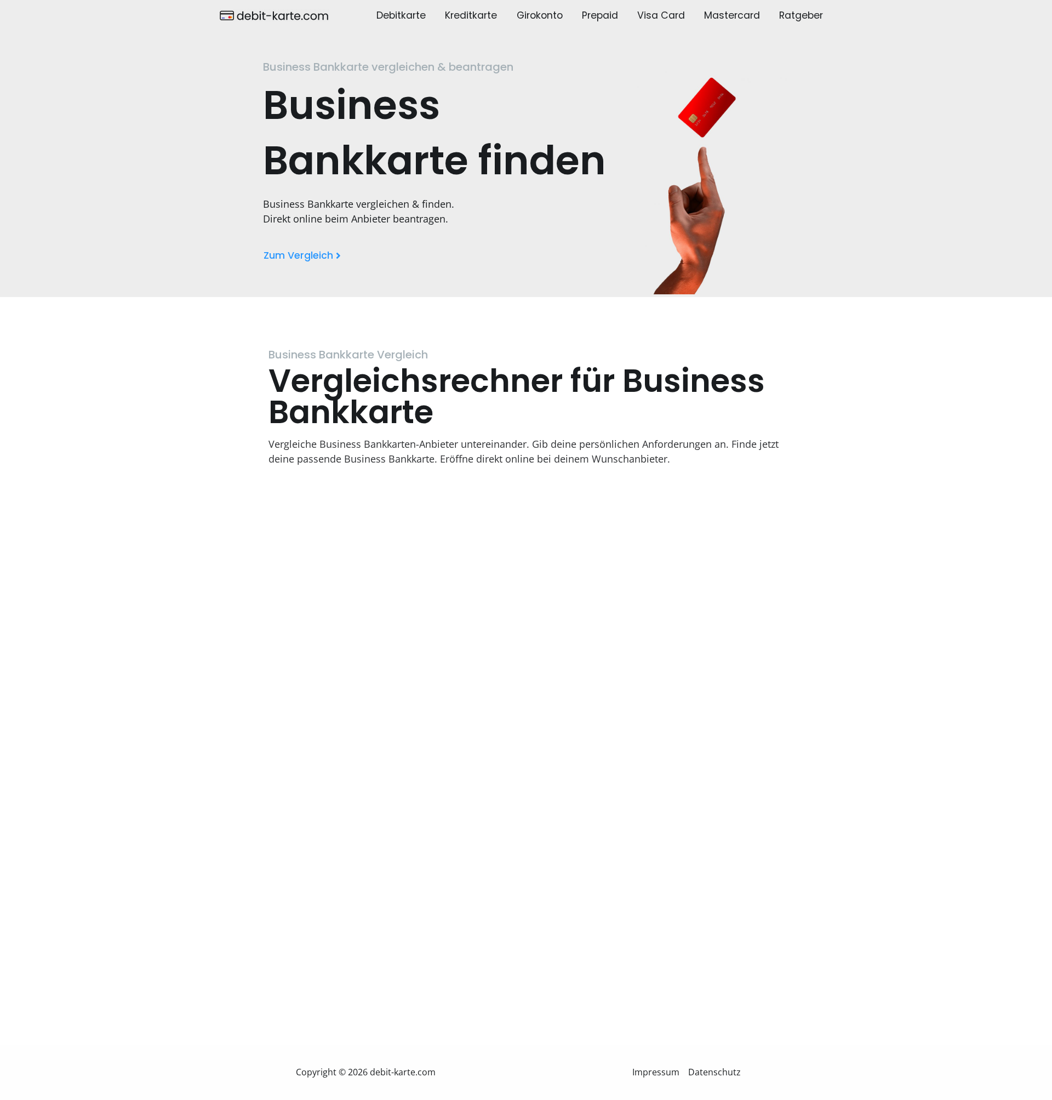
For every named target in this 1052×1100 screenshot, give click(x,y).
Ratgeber (801, 15)
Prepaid (600, 15)
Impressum (655, 1072)
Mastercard (732, 15)
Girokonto (540, 15)
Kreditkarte (471, 15)
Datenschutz (714, 1072)
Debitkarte (401, 15)
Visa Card (661, 15)
